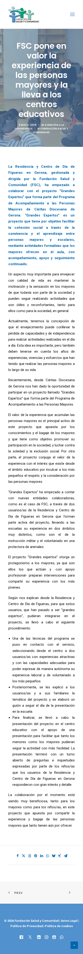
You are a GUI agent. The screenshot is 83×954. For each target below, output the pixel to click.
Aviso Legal (69, 920)
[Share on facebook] (17, 856)
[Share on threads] (29, 856)
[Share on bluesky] (53, 856)
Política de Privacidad (27, 926)
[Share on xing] (59, 856)
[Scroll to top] (74, 945)
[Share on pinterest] (35, 856)
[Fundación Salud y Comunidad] (23, 14)
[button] (72, 14)
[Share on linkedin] (41, 856)
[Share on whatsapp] (47, 856)
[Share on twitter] (23, 856)
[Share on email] (65, 856)
